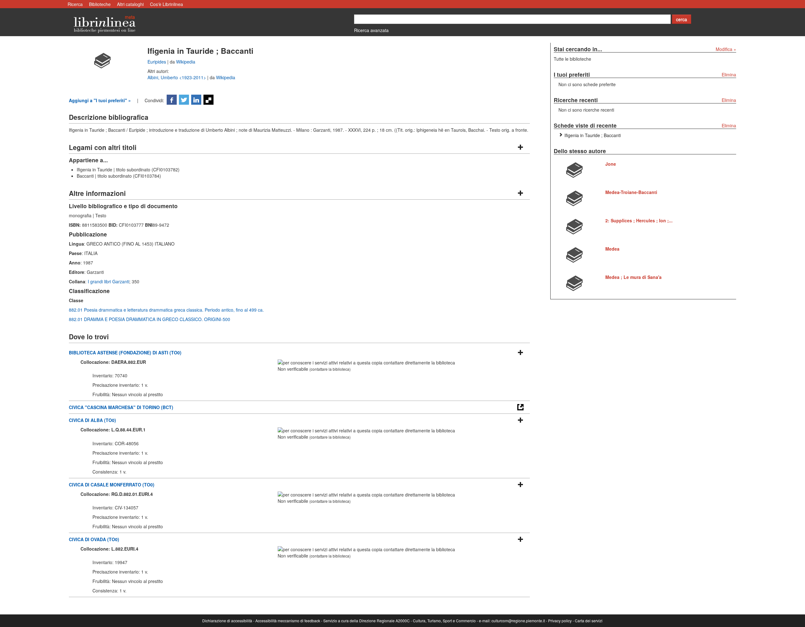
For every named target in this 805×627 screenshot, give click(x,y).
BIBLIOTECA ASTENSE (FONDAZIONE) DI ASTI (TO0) (125, 352)
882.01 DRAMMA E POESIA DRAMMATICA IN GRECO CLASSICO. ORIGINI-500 (149, 319)
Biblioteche (100, 4)
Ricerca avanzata (371, 30)
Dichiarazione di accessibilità (227, 620)
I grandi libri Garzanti (108, 281)
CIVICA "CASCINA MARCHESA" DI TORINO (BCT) (121, 407)
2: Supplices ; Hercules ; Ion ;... (639, 220)
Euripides (157, 61)
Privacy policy (560, 620)
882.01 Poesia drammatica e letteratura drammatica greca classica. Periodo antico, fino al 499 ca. (166, 310)
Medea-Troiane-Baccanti (631, 192)
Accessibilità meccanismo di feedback (287, 620)
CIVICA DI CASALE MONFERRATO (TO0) (111, 484)
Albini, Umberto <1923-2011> (177, 77)
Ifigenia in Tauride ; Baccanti (592, 135)
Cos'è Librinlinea (166, 4)
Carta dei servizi (588, 620)
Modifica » (726, 49)
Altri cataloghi (130, 4)
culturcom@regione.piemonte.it (518, 620)
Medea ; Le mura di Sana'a (633, 277)
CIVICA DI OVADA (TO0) (94, 539)
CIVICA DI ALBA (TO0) (92, 420)
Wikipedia (185, 61)
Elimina (729, 74)
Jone (610, 164)
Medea (612, 249)
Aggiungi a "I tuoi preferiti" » (100, 100)
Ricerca (75, 4)
